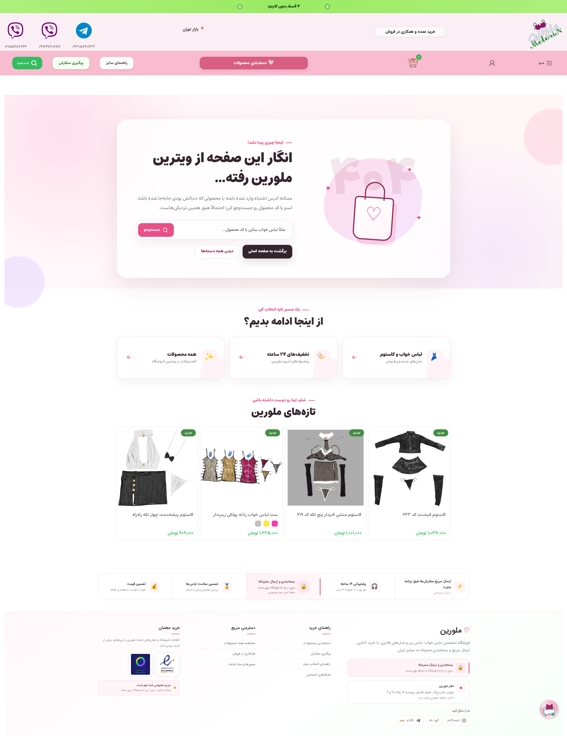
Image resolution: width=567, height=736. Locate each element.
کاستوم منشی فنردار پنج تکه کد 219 (329, 514)
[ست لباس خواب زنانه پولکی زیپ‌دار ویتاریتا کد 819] (241, 467)
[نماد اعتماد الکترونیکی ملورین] (167, 664)
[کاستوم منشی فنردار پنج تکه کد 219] (325, 467)
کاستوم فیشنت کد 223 (424, 514)
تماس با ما (49, 64)
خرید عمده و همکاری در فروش (410, 32)
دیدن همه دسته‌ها (217, 251)
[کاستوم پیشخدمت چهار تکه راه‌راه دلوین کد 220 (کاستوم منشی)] (157, 467)
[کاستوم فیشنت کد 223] (409, 467)
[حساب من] (492, 63)
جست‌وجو (152, 230)
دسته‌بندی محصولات (250, 63)
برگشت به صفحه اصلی (267, 251)
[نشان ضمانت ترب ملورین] (140, 664)
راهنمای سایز (116, 63)
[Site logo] (545, 32)
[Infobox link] (83, 32)
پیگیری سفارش (71, 63)
